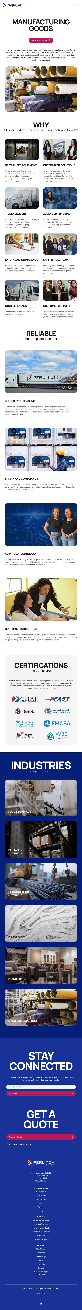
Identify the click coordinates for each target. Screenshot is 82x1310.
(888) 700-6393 (41, 1178)
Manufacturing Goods (41, 1228)
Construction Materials (41, 1232)
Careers (41, 1268)
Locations (41, 1253)
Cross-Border (41, 1195)
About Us (41, 1264)
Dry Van (41, 1203)
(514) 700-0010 (41, 1180)
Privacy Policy (41, 1293)
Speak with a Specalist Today (20, 1144)
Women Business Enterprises (41, 1273)
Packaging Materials (41, 1220)
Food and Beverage (41, 1224)
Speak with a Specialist (40, 40)
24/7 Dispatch (41, 1192)
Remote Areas (41, 1199)
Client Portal (41, 1249)
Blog (41, 1260)
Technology (41, 1256)
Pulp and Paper (41, 1239)
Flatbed (41, 1207)
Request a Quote (15, 1137)
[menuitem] (73, 5)
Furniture (41, 1235)
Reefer (41, 1211)
